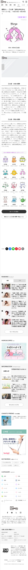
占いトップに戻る (14, 211)
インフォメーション (8, 501)
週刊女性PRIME (5, 532)
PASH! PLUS (16, 534)
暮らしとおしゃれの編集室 (7, 536)
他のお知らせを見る (14, 404)
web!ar (15, 532)
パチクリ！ (16, 538)
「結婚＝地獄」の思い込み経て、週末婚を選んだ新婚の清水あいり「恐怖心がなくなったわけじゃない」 (19, 295)
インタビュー (16, 462)
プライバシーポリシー (11, 561)
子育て (5, 496)
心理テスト (16, 465)
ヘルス (19, 492)
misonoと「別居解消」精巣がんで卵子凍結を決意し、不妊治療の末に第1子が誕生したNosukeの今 (19, 314)
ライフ (19, 496)
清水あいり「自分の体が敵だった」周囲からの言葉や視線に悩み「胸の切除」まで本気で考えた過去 (19, 287)
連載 (10, 4)
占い (19, 4)
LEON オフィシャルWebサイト (8, 538)
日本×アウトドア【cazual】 (19, 536)
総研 (2, 4)
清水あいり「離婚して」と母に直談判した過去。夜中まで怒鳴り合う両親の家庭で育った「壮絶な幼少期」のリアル (19, 305)
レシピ (23, 4)
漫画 (15, 4)
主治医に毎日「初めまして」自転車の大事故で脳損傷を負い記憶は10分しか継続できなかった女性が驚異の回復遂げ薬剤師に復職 (19, 323)
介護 (22, 462)
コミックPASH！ (5, 539)
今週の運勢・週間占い (22, 17)
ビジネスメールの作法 (7, 465)
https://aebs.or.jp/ (22, 555)
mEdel (3, 534)
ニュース (6, 484)
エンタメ (6, 492)
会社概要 (19, 561)
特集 (6, 4)
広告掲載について (22, 500)
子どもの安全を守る (6, 462)
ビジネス (20, 488)
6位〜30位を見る (14, 331)
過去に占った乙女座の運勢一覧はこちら (14, 216)
